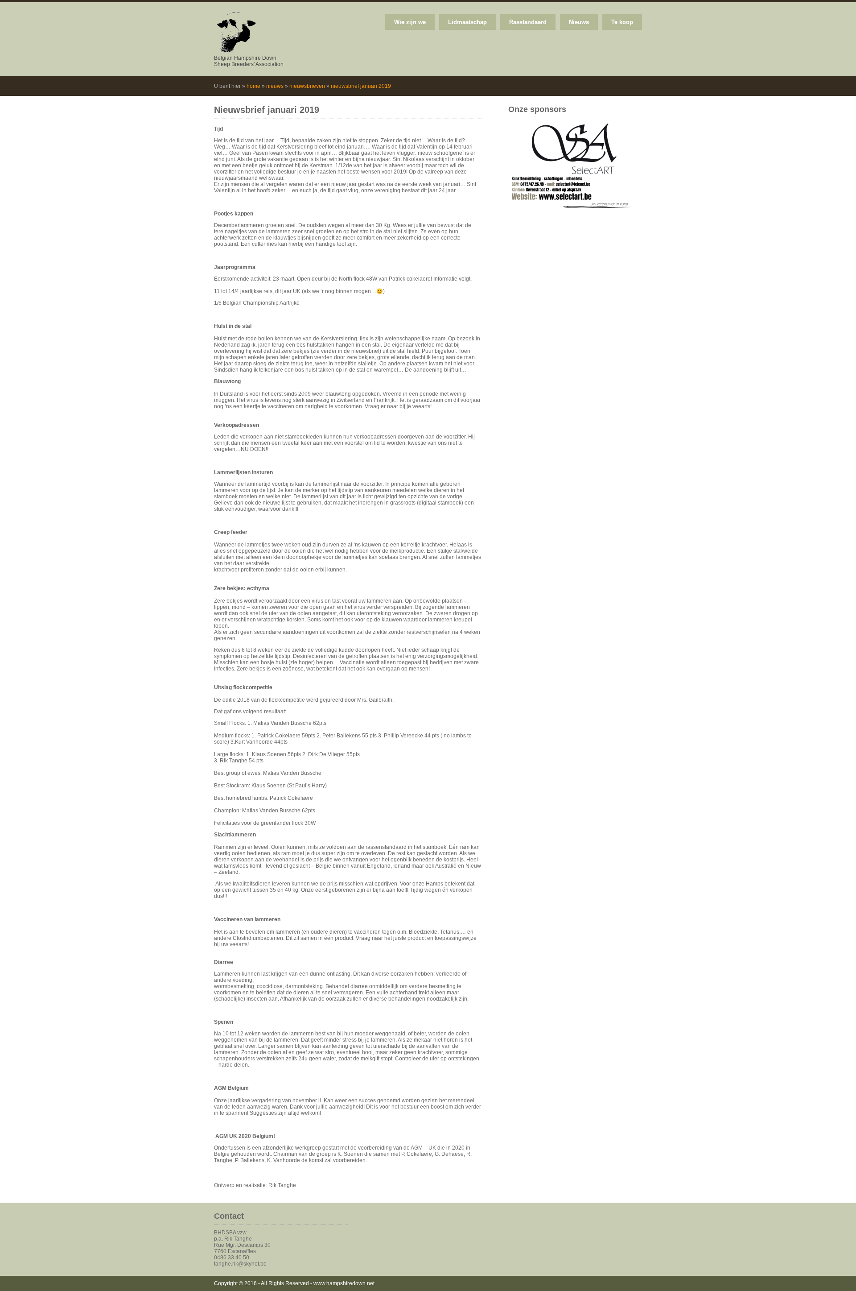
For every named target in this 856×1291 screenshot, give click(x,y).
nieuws (275, 86)
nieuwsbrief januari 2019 (361, 86)
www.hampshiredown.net (343, 1283)
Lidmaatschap (467, 22)
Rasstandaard (528, 22)
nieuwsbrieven (307, 86)
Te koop (622, 22)
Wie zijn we (410, 22)
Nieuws (579, 22)
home (253, 86)
